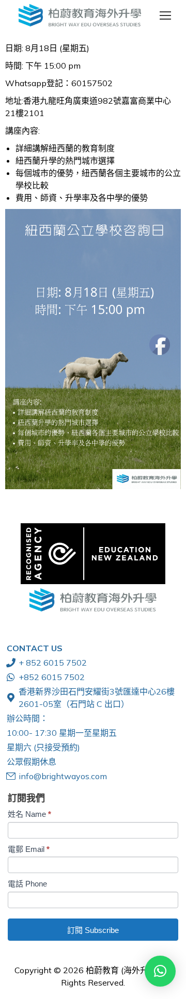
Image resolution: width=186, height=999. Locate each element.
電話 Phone (27, 883)
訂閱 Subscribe (93, 930)
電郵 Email (29, 849)
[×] (160, 971)
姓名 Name (29, 814)
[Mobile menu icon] (165, 15)
